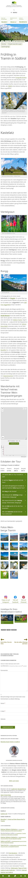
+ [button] (2, 409)
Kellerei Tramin (17, 320)
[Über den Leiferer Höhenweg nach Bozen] (25, 876)
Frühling (3, 629)
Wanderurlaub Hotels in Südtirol (10, 742)
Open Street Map (6, 795)
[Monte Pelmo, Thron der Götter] (21, 876)
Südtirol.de (4, 814)
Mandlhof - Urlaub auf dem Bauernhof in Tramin (13, 820)
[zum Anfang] (3, 876)
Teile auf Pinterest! (23, 601)
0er (2, 41)
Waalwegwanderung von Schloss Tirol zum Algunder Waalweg (13, 838)
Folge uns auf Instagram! (6, 601)
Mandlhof (3, 350)
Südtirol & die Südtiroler (8, 870)
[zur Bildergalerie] (15, 876)
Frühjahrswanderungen (15, 44)
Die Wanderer (13, 853)
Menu (15, 12)
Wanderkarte (23, 22)
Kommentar (4, 670)
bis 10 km (8, 41)
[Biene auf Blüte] (14, 575)
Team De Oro (4, 845)
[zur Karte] (9, 876)
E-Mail (3, 711)
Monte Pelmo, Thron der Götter (6, 643)
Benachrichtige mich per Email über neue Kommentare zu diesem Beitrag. (13, 698)
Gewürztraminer (8, 376)
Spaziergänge (5, 46)
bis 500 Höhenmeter (18, 41)
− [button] (2, 411)
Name (3, 703)
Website (3, 719)
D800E (10, 86)
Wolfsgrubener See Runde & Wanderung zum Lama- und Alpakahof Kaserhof (13, 846)
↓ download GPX (14, 443)
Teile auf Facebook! (15, 601)
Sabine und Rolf (5, 841)
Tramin (8, 629)
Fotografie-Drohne (21, 77)
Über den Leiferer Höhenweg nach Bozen (20, 643)
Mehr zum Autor (14, 781)
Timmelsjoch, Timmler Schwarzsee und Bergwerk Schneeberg (13, 830)
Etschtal (3, 44)
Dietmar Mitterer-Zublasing (9, 829)
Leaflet (26, 439)
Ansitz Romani (5, 315)
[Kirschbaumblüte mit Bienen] (14, 100)
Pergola (12, 298)
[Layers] (2, 437)
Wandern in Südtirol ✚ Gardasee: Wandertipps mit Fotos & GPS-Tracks (14, 6)
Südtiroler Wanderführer (18, 789)
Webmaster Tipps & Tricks (18, 868)
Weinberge (14, 629)
